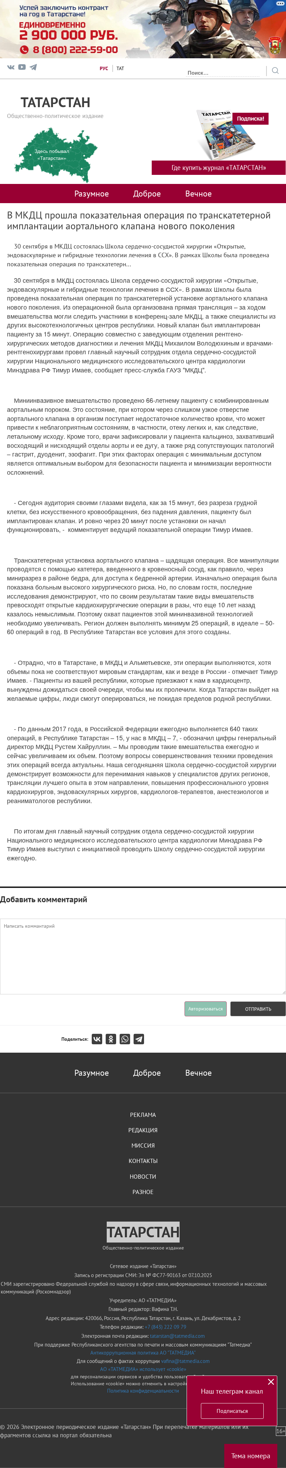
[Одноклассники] (113, 1039)
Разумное (91, 193)
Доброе (147, 193)
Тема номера (250, 1455)
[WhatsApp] (127, 1039)
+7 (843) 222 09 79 (165, 1327)
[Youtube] (22, 68)
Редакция (143, 1130)
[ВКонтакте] (99, 1039)
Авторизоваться (205, 1009)
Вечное (198, 193)
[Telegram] (33, 68)
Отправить (258, 1009)
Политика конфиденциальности (143, 1390)
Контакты (143, 1161)
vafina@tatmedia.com (185, 1361)
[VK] (10, 68)
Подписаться (232, 1410)
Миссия (143, 1145)
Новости (143, 1176)
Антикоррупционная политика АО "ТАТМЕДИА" (143, 1352)
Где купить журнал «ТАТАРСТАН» (219, 167)
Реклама (143, 1115)
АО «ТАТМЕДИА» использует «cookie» (143, 1369)
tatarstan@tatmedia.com (177, 1336)
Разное (143, 1192)
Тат (120, 68)
